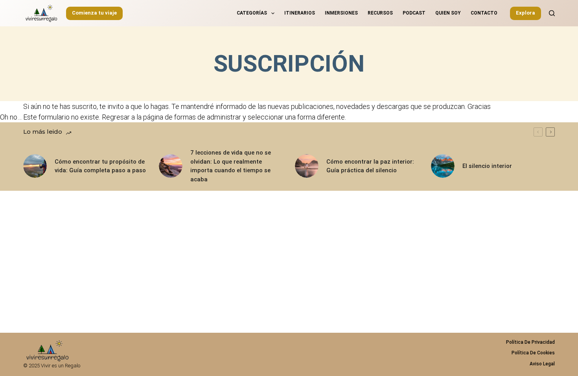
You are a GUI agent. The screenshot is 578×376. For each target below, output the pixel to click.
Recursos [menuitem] (380, 13)
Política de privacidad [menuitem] (530, 342)
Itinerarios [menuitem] (299, 13)
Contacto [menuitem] (484, 13)
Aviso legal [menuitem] (542, 364)
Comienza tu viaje (94, 13)
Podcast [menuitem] (414, 13)
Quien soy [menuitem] (448, 13)
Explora (525, 13)
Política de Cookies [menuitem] (533, 353)
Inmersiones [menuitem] (341, 13)
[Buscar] (552, 13)
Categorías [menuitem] (252, 13)
